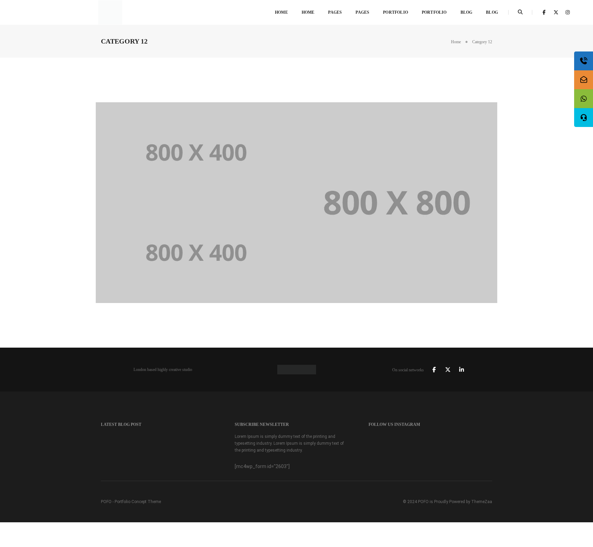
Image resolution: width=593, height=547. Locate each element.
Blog (467, 12)
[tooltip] (583, 60)
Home (281, 12)
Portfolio (395, 12)
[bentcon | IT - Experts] (110, 12)
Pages (335, 12)
